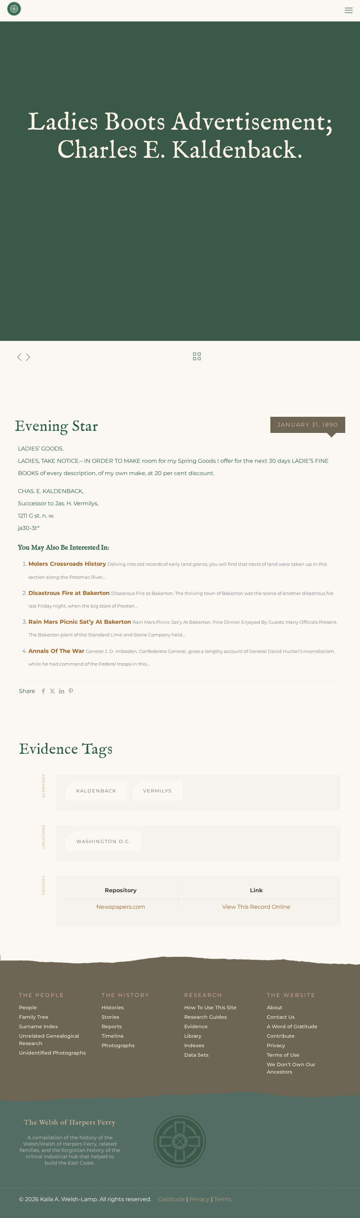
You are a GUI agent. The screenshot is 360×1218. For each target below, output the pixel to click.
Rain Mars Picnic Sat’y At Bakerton (79, 621)
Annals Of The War (56, 651)
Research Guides (205, 1017)
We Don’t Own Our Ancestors (291, 1068)
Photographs (118, 1045)
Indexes (194, 1045)
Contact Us (281, 1017)
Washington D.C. (103, 841)
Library (192, 1036)
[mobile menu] (349, 11)
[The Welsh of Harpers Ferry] (14, 10)
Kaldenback (96, 790)
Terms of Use (283, 1055)
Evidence (196, 1026)
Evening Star (56, 426)
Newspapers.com (120, 906)
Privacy (276, 1045)
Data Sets (196, 1055)
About (274, 1007)
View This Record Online (256, 906)
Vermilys (157, 790)
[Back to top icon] (326, 1203)
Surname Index (38, 1026)
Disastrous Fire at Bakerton (69, 593)
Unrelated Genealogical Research (49, 1040)
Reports (112, 1026)
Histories (113, 1007)
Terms (222, 1199)
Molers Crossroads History (67, 564)
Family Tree (34, 1017)
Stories (110, 1017)
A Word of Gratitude (292, 1026)
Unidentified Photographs (52, 1053)
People (28, 1007)
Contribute (281, 1036)
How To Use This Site (210, 1007)
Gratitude (171, 1199)
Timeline (113, 1036)
